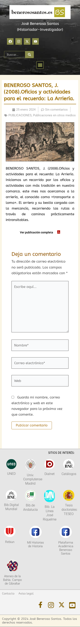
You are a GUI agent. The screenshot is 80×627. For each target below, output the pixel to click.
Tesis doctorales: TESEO (69, 509)
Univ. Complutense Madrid (32, 479)
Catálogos (69, 474)
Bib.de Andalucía (30, 507)
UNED (11, 474)
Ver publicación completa (36, 232)
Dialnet (50, 474)
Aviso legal (26, 593)
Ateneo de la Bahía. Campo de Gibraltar (12, 579)
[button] (40, 65)
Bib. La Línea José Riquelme (49, 513)
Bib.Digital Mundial (11, 507)
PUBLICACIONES (20, 115)
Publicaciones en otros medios (54, 115)
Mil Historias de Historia (35, 544)
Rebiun (9, 542)
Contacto (8, 593)
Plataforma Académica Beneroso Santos (65, 548)
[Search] (29, 54)
